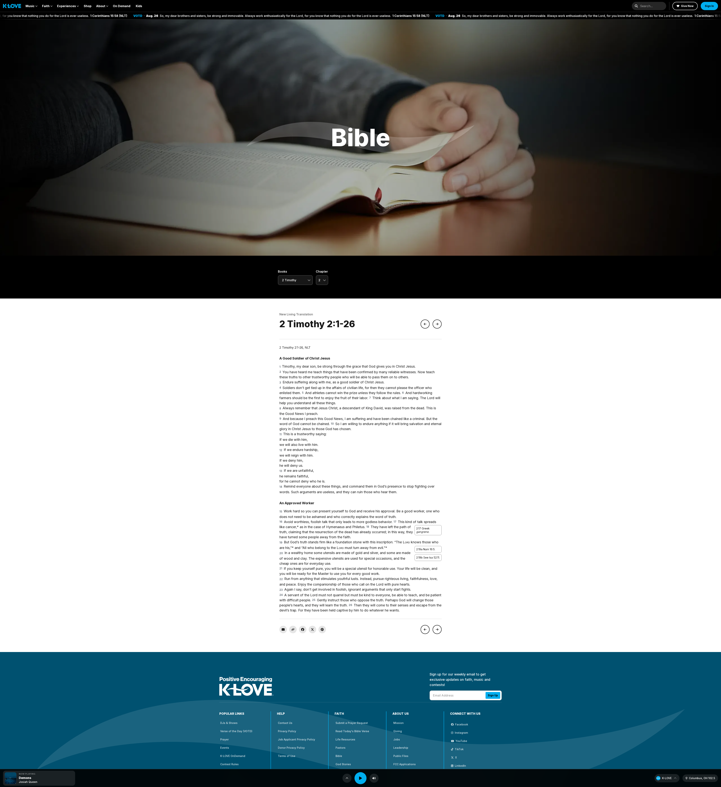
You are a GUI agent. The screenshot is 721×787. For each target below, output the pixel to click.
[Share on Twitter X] (312, 629)
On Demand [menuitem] (121, 6)
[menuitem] (32, 6)
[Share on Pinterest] (322, 629)
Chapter (322, 271)
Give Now (687, 6)
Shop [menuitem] (87, 6)
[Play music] (360, 778)
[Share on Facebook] (302, 629)
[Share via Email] (283, 629)
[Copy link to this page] (293, 629)
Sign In (709, 6)
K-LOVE (667, 778)
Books (282, 271)
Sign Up (493, 695)
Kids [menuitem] (139, 6)
